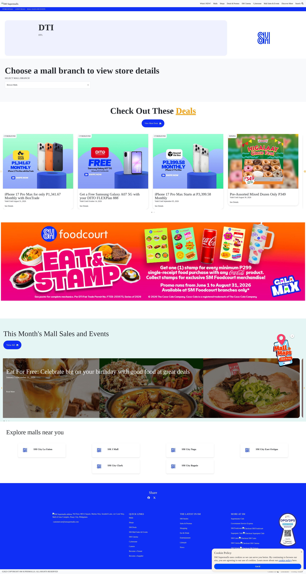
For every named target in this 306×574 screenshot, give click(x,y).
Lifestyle (183, 543)
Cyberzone (133, 542)
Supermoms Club (237, 519)
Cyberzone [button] (257, 4)
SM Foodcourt (236, 528)
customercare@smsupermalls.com (66, 522)
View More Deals (151, 123)
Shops (131, 523)
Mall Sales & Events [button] (271, 4)
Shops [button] (222, 4)
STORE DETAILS (7, 9)
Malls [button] (215, 4)
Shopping (183, 528)
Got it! (257, 566)
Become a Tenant (135, 551)
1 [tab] (152, 212)
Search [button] (298, 4)
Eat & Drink (184, 533)
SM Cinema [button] (246, 4)
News (182, 547)
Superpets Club (237, 533)
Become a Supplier (136, 556)
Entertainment (185, 538)
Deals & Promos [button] (233, 4)
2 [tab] (154, 212)
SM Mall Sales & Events (138, 532)
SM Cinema (133, 537)
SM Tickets (235, 548)
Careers (132, 546)
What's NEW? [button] (205, 4)
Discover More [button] (287, 4)
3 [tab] (9, 421)
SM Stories (184, 519)
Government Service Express (242, 523)
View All (11, 345)
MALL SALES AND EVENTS (36, 9)
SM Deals (133, 527)
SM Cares (235, 538)
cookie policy (285, 560)
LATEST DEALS (20, 9)
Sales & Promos (186, 523)
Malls (131, 518)
